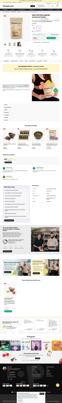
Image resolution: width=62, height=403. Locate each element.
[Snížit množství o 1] (42, 38)
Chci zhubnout (36, 273)
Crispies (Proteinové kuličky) (51, 188)
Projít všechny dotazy (9, 220)
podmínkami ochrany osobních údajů (34, 360)
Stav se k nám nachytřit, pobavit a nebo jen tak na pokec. (31, 338)
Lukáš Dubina (46, 401)
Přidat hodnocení (8, 162)
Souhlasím (42, 393)
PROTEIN (23, 66)
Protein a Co (48, 201)
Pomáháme (48, 370)
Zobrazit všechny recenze (11, 328)
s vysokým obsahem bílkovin (51, 195)
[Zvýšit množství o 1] (45, 38)
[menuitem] (5, 10)
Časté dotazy (48, 373)
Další (47, 385)
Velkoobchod (15, 2)
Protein (47, 193)
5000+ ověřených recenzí (7, 323)
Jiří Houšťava (52, 401)
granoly (17, 89)
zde (21, 398)
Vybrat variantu (8, 311)
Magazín (47, 371)
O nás (4, 2)
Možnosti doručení (55, 34)
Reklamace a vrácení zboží (36, 374)
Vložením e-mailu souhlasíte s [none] (30, 360)
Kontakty (19, 2)
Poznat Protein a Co (7, 251)
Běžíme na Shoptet (56, 401)
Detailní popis (34, 23)
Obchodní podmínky (35, 373)
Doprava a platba (8, 2)
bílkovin (48, 20)
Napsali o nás (48, 374)
